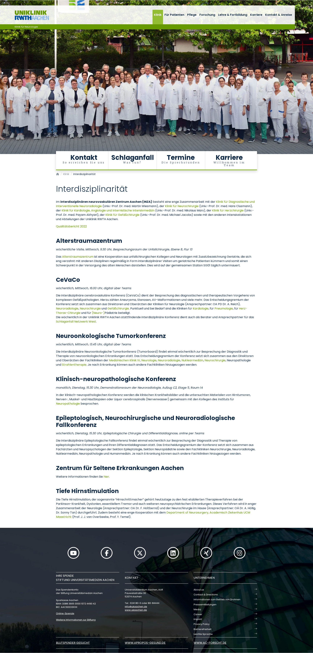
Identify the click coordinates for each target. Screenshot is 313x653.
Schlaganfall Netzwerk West (76, 321)
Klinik (158, 15)
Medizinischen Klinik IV (124, 360)
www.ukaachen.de (136, 610)
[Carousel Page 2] (2, 75)
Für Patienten (174, 15)
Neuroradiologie (67, 308)
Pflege (192, 15)
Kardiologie (200, 308)
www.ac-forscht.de (210, 643)
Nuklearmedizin (192, 360)
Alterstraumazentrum (77, 257)
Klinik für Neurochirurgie (182, 206)
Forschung (207, 15)
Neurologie (148, 360)
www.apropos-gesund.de (145, 643)
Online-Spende (65, 613)
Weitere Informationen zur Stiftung (76, 619)
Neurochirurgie (90, 308)
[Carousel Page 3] (2, 78)
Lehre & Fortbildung (232, 15)
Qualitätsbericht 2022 (71, 226)
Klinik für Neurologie (26, 26)
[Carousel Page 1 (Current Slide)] (2, 73)
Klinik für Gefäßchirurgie (122, 215)
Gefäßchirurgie (118, 308)
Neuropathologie (68, 404)
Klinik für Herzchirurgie (228, 210)
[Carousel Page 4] (2, 81)
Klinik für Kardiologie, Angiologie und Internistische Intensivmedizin (108, 210)
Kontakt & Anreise (278, 15)
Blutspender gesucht (73, 643)
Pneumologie (223, 308)
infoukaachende (136, 606)
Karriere (256, 15)
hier (106, 477)
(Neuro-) (98, 313)
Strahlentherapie (74, 365)
